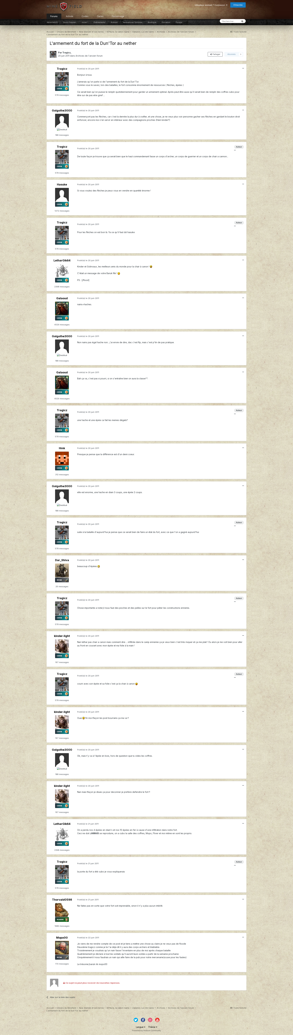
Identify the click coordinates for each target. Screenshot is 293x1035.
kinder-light (62, 636)
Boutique (152, 22)
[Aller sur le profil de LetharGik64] (62, 270)
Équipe (179, 22)
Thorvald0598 (62, 899)
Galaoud (62, 298)
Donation (166, 22)
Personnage (118, 16)
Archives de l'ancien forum (89, 55)
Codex (85, 16)
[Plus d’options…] (243, 68)
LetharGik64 (62, 260)
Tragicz (66, 52)
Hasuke (62, 184)
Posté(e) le (88, 68)
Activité (69, 16)
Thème (152, 1027)
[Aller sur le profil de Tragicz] (53, 54)
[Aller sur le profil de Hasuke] (62, 195)
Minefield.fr (52, 22)
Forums (54, 16)
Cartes (100, 16)
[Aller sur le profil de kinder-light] (62, 646)
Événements (99, 22)
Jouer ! (85, 22)
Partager (216, 54)
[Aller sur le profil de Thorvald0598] (62, 910)
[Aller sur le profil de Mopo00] (62, 948)
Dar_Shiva (62, 560)
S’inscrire (237, 5)
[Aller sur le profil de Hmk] (62, 458)
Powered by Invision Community (146, 1030)
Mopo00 (62, 937)
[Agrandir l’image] (151, 266)
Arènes (114, 22)
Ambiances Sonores (132, 22)
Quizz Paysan (69, 22)
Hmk (62, 448)
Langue (140, 1027)
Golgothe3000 (62, 110)
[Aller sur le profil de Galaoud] (62, 308)
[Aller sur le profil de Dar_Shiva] (62, 570)
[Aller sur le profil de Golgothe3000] (62, 121)
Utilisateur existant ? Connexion (210, 5)
